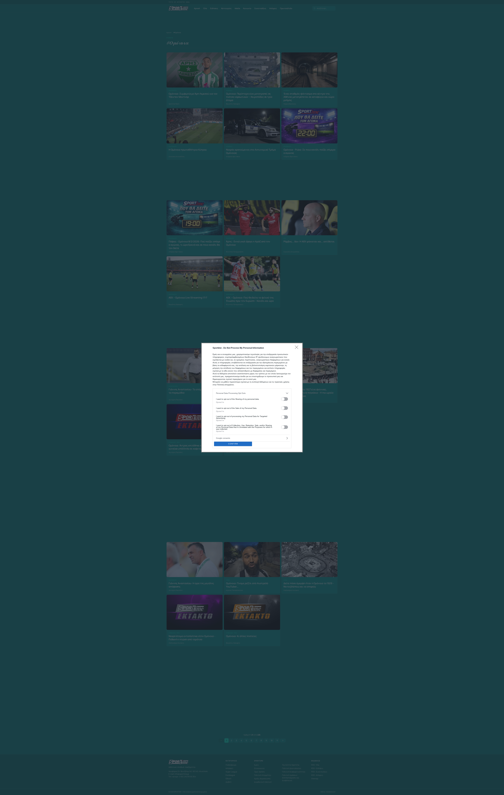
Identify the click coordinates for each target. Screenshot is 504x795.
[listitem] (252, 393)
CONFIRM (233, 444)
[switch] (284, 399)
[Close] (297, 348)
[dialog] (252, 397)
